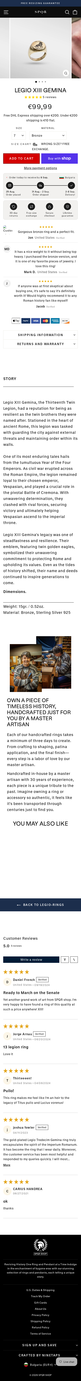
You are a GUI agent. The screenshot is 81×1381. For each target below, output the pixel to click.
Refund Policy (40, 1327)
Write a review (31, 959)
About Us (40, 1308)
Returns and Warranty (40, 344)
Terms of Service (40, 1333)
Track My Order (40, 1296)
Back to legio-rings (43, 904)
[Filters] (65, 959)
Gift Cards (40, 1302)
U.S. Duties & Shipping (40, 1290)
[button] (33, 97)
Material (48, 128)
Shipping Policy (40, 1321)
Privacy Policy (40, 1315)
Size (19, 128)
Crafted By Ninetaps (39, 1355)
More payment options (40, 168)
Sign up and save (39, 1345)
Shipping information (40, 335)
